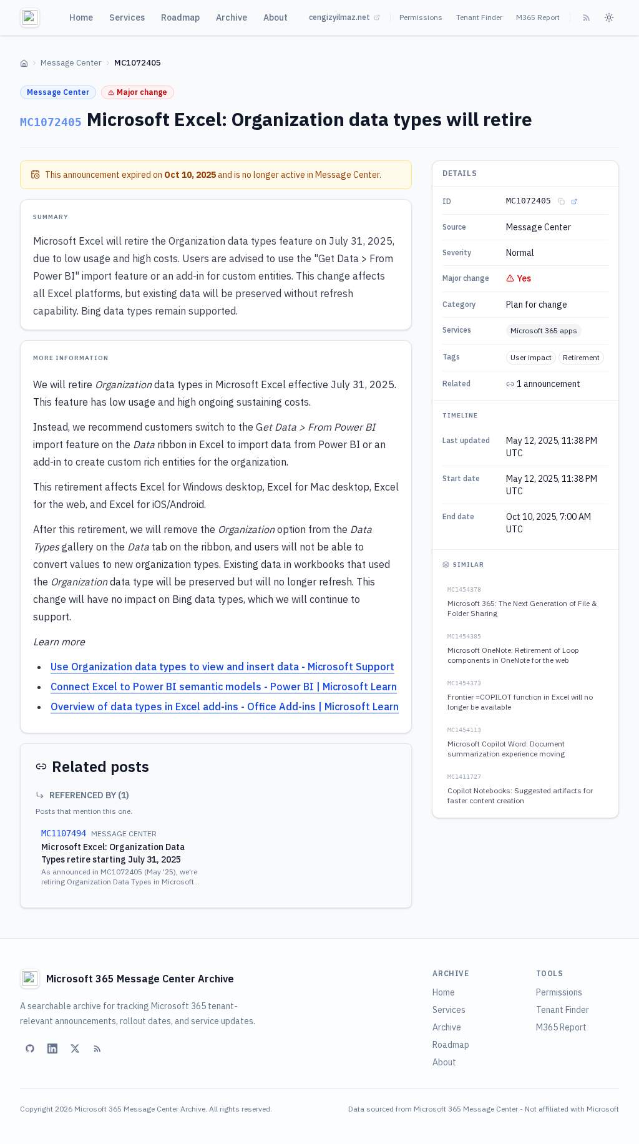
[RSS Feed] (587, 17)
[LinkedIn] (52, 1048)
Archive (231, 17)
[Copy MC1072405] (561, 201)
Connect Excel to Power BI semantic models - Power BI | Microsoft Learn (224, 686)
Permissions (420, 17)
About (275, 17)
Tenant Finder (479, 17)
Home (81, 17)
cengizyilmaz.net (339, 17)
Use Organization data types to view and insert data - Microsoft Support (222, 666)
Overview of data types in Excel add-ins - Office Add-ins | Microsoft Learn (225, 706)
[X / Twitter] (75, 1048)
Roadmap (180, 17)
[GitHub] (30, 1048)
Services (127, 17)
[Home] (24, 63)
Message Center (71, 62)
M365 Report (538, 17)
